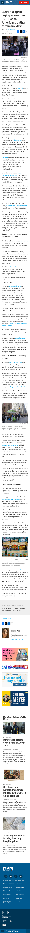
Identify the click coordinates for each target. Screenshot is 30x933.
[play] (3, 931)
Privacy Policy (21, 880)
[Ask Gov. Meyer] (15, 698)
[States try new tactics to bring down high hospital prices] (14, 823)
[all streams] (28, 931)
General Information (8, 883)
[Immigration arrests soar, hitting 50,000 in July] (14, 728)
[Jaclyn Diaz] (5, 633)
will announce (17, 140)
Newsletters (19, 883)
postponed (24, 241)
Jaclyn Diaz (11, 29)
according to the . (16, 387)
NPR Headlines (7, 618)
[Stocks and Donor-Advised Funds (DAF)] (15, 654)
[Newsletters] (15, 680)
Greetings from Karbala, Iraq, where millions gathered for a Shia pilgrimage (14, 791)
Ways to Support (20, 894)
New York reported (15, 362)
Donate (24, 2)
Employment (19, 898)
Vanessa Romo (7, 749)
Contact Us (18, 901)
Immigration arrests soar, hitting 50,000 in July (14, 742)
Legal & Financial (7, 887)
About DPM (6, 898)
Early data (5, 158)
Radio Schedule (20, 891)
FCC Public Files (7, 891)
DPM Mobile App (20, 887)
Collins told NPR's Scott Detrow (16, 206)
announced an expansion (10, 445)
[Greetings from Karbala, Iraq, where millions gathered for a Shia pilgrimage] (14, 775)
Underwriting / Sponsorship (7, 902)
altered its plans (20, 338)
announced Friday (15, 286)
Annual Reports (7, 894)
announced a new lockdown (11, 499)
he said (22, 570)
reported (20, 88)
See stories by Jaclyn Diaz (19, 639)
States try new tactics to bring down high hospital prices (14, 838)
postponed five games (15, 267)
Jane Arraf (6, 799)
